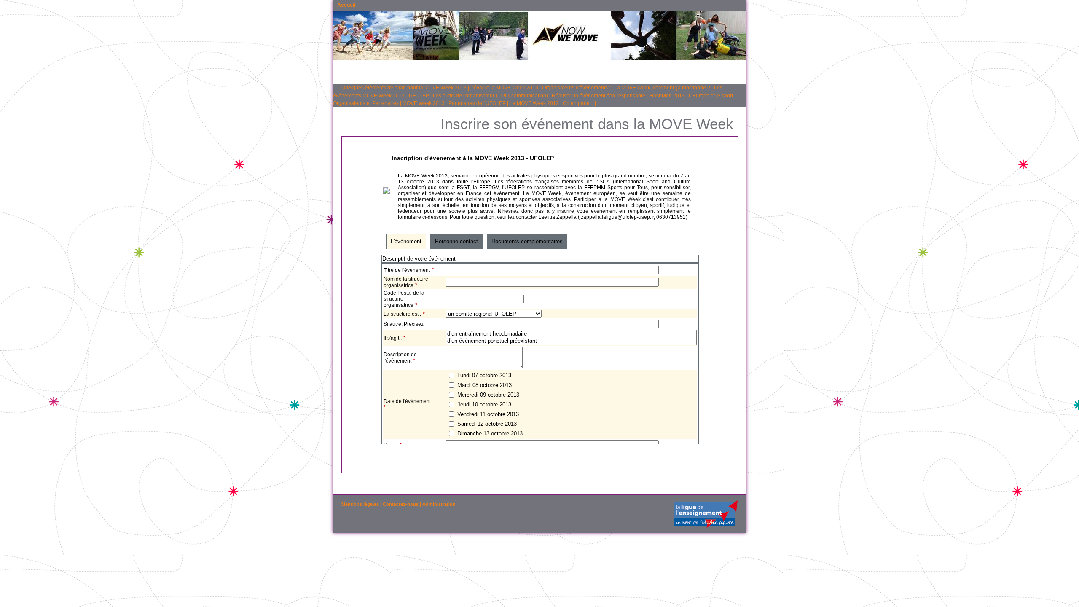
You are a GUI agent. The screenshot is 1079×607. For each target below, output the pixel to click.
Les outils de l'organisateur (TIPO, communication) (490, 96)
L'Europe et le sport (711, 96)
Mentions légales (360, 504)
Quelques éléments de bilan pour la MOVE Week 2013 (404, 88)
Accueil (346, 5)
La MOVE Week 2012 (534, 103)
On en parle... (578, 103)
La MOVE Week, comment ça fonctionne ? (662, 88)
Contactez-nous (401, 504)
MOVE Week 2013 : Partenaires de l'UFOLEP (454, 103)
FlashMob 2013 (667, 96)
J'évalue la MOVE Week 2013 (504, 88)
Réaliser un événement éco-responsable (598, 96)
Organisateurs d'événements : (576, 88)
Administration (439, 504)
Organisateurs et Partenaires (366, 103)
